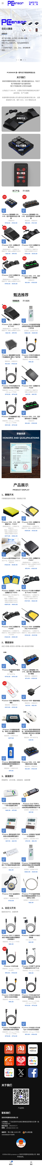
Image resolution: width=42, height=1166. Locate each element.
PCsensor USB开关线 (11, 966)
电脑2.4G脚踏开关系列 (10, 530)
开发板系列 (11, 561)
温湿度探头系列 (14, 898)
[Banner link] (21, 119)
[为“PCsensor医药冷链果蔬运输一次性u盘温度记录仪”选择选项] (4, 800)
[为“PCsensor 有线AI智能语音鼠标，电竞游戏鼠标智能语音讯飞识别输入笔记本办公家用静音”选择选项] (24, 726)
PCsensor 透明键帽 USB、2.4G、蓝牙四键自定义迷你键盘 (31, 216)
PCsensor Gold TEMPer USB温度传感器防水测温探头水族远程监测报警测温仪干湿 (31, 805)
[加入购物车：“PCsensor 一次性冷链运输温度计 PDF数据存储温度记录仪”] (4, 859)
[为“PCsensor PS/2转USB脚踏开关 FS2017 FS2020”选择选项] (24, 587)
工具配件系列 (14, 736)
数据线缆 (25, 359)
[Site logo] (15, 3)
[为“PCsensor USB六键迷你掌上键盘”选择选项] (4, 697)
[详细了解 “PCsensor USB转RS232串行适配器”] (24, 932)
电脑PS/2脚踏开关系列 (31, 598)
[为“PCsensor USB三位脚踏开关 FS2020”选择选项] (4, 271)
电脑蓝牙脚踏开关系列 (11, 534)
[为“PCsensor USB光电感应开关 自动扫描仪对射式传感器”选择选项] (4, 382)
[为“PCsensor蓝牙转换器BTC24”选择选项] (4, 554)
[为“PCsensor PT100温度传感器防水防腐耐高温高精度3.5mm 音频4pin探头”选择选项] (24, 890)
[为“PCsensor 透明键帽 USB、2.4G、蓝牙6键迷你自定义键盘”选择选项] (4, 211)
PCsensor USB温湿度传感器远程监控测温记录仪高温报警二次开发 (31, 326)
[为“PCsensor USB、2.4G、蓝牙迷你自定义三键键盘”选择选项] (24, 272)
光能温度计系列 (14, 839)
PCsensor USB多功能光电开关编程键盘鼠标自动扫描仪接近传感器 (31, 997)
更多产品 (4, 561)
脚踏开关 (4, 251)
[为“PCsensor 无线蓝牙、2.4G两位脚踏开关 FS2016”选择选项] (4, 587)
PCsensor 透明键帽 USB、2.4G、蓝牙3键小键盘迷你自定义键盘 (31, 671)
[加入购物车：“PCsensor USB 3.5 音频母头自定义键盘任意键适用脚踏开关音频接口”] (4, 932)
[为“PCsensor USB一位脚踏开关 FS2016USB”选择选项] (24, 518)
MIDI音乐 (31, 566)
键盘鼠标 (27, 221)
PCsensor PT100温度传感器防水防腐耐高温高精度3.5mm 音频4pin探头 (31, 896)
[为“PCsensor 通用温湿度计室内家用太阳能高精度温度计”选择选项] (4, 831)
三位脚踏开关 (28, 249)
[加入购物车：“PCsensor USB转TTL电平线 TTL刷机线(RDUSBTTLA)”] (24, 962)
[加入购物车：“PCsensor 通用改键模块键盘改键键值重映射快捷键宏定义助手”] (4, 758)
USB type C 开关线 (11, 392)
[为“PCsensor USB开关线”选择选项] (4, 962)
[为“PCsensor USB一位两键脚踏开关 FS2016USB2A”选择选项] (24, 623)
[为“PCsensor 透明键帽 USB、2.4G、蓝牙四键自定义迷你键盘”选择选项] (24, 211)
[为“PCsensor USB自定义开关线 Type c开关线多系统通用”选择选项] (24, 1024)
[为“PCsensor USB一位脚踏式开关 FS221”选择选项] (4, 241)
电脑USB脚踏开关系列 (14, 251)
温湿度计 (26, 331)
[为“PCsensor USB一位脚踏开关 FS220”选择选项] (24, 382)
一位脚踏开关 (15, 249)
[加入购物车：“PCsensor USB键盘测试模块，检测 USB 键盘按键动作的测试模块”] (4, 726)
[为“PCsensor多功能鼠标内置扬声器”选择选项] (4, 666)
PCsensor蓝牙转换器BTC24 (11, 558)
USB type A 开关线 (34, 359)
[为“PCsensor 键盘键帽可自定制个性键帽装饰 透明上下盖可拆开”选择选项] (4, 351)
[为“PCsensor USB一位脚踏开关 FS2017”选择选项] (24, 554)
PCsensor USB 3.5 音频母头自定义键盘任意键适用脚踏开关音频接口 (11, 937)
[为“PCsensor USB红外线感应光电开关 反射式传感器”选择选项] (24, 351)
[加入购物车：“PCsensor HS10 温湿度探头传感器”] (4, 890)
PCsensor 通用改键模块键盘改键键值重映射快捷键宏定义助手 (11, 764)
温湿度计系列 (34, 331)
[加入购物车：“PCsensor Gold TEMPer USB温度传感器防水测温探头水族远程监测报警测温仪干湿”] (24, 800)
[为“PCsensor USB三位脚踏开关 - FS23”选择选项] (24, 241)
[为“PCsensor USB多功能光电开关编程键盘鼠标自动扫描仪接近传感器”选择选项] (24, 991)
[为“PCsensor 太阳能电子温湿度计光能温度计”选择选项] (24, 831)
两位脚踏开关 (15, 595)
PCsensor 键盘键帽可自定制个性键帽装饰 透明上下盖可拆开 (11, 357)
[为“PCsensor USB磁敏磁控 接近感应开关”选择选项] (4, 413)
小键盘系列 (11, 221)
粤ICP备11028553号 (14, 1132)
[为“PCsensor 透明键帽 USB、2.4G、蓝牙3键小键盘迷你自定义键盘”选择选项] (24, 666)
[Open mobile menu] (3, 3)
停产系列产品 (11, 674)
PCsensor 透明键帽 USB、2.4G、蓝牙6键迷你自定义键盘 (11, 216)
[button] (4, 457)
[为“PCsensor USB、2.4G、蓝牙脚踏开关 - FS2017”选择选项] (4, 518)
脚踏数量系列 (6, 249)
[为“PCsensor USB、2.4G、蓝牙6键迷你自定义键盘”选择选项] (24, 758)
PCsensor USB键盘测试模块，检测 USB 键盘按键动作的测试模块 (11, 731)
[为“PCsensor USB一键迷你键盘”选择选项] (24, 697)
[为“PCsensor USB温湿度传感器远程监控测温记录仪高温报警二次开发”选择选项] (24, 321)
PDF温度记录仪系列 (14, 808)
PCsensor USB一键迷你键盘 (31, 700)
